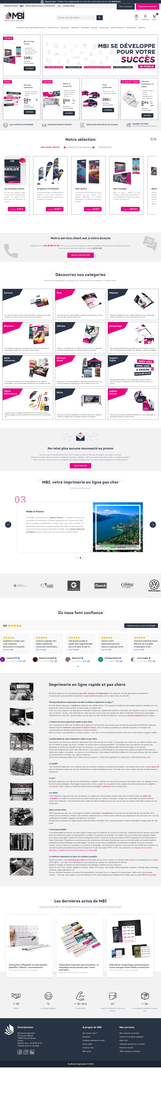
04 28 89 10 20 (49, 6)
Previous (151, 139)
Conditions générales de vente (94, 1040)
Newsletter (86, 1037)
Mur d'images (93, 189)
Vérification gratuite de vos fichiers (132, 1044)
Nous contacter (80, 255)
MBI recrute (87, 1051)
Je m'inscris (80, 466)
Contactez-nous (88, 1048)
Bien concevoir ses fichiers (129, 1033)
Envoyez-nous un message (28, 1046)
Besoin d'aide (87, 1044)
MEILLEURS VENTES (50, 147)
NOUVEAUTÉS (105, 147)
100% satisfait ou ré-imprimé (129, 1051)
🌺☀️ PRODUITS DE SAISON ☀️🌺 (79, 147)
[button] (47, 71)
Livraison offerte (69, 6)
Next (155, 139)
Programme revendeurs (147, 6)
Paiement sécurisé (126, 1048)
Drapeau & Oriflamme (21, 189)
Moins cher (123, 1040)
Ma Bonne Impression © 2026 (80, 1064)
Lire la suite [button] (8, 650)
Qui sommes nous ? (90, 1033)
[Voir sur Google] (2, 659)
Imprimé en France (11, 6)
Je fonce (29, 68)
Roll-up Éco (54, 189)
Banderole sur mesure (136, 189)
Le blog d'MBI (33, 970)
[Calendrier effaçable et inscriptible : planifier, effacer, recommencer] (29, 938)
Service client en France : (35, 6)
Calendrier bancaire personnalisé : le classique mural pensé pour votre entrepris (79, 967)
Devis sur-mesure (125, 6)
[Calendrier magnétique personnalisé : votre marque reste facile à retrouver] (130, 938)
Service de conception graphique (131, 1037)
